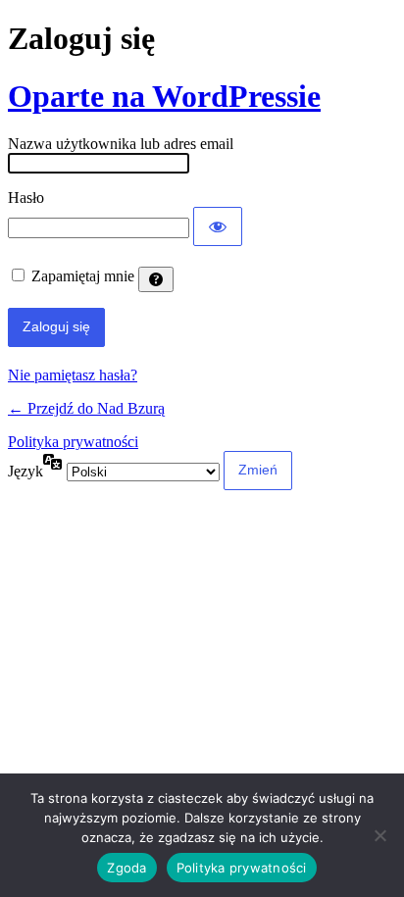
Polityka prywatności (73, 441)
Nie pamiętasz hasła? (72, 375)
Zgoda (126, 867)
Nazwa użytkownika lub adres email (120, 143)
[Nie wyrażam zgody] (379, 835)
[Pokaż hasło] (217, 226)
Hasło (26, 197)
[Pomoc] (156, 279)
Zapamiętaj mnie (82, 276)
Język (25, 471)
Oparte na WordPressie (164, 96)
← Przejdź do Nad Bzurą (86, 408)
